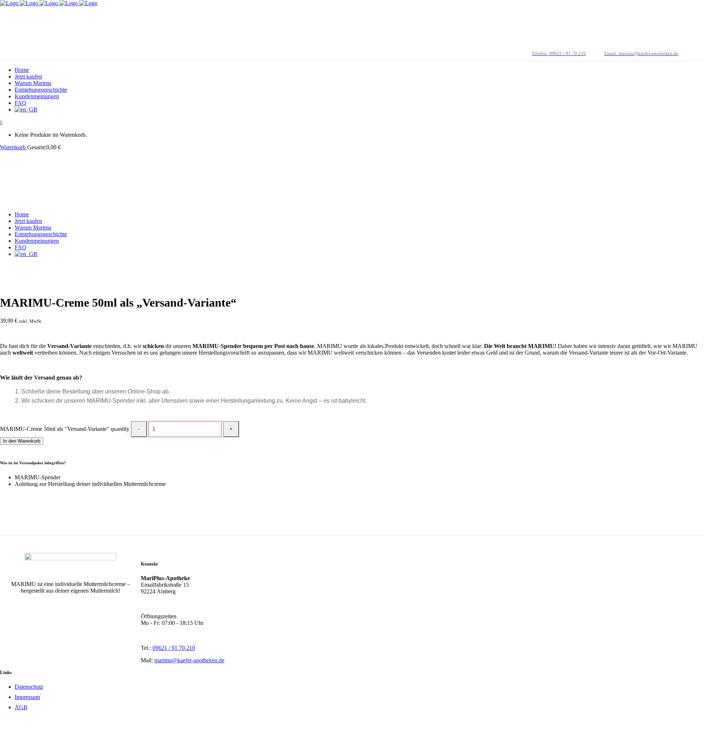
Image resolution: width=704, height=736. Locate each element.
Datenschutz (29, 687)
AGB (21, 707)
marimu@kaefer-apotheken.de (189, 660)
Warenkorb (13, 147)
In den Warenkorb (21, 441)
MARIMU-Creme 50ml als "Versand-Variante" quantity (64, 428)
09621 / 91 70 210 (174, 648)
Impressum (27, 697)
